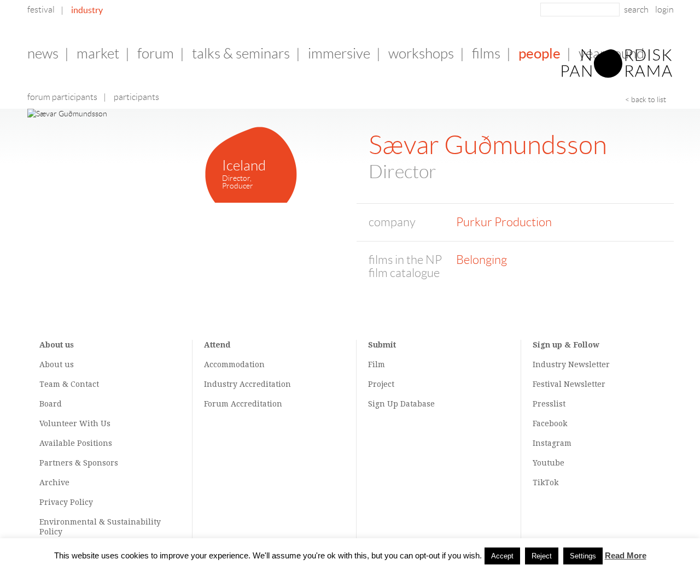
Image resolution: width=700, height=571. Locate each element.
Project (381, 384)
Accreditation (265, 384)
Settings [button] (583, 556)
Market (98, 53)
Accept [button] (502, 556)
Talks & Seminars (241, 53)
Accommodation (234, 364)
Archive (54, 482)
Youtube (548, 462)
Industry (87, 10)
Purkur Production (504, 222)
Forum (155, 53)
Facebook (550, 423)
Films (486, 53)
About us (56, 364)
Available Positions (75, 443)
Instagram (552, 443)
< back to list (645, 99)
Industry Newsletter (571, 364)
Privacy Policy (66, 502)
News (43, 53)
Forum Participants (62, 97)
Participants (136, 97)
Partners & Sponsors (78, 462)
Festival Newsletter (569, 384)
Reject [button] (542, 556)
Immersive (339, 53)
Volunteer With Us (74, 423)
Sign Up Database (401, 403)
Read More (625, 555)
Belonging (481, 260)
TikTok (545, 482)
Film (376, 364)
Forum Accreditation (243, 403)
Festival (41, 9)
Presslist (549, 403)
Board (50, 403)
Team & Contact (69, 384)
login (664, 9)
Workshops (421, 53)
